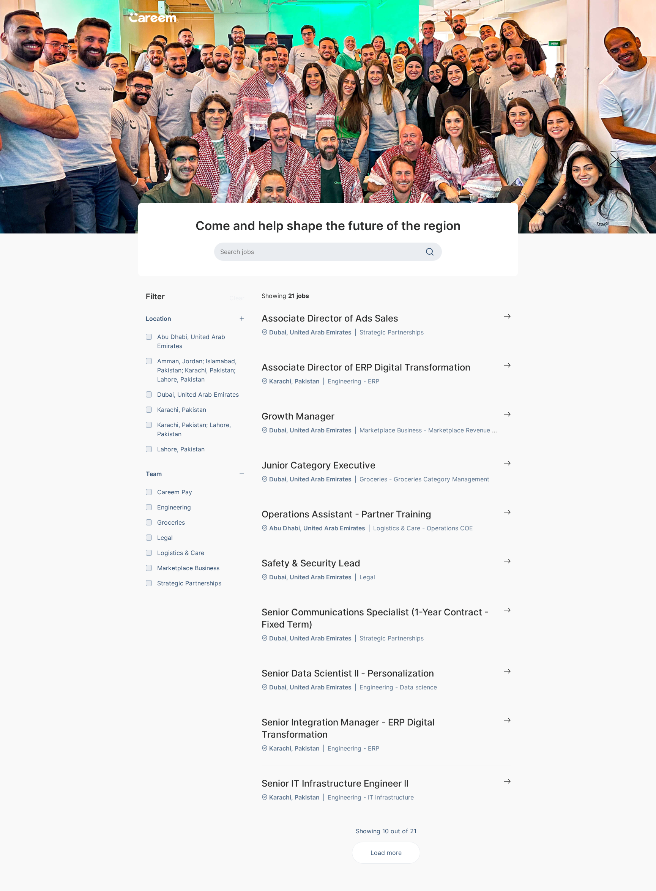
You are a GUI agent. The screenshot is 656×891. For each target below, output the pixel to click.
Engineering (174, 507)
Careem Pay (174, 492)
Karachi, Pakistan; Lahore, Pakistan (194, 429)
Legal (165, 537)
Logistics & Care (180, 553)
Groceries (171, 522)
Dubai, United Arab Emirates (198, 394)
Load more (386, 852)
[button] (195, 318)
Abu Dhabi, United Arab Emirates (191, 341)
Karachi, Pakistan (181, 409)
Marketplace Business (188, 568)
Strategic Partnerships (189, 583)
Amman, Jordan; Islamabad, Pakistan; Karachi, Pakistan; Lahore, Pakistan (197, 370)
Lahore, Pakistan (181, 449)
